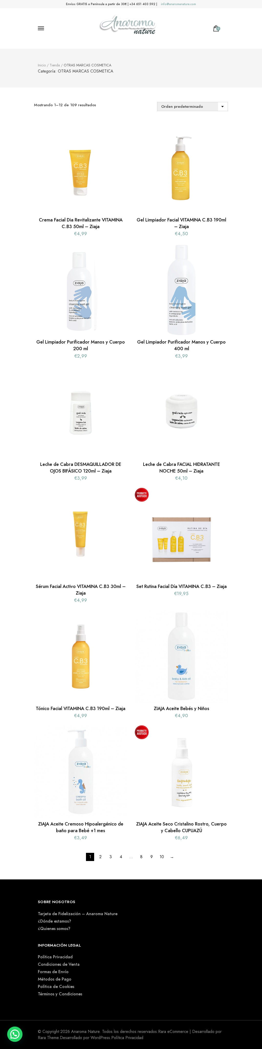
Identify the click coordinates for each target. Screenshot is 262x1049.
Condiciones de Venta (59, 964)
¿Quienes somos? (54, 929)
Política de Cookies (56, 986)
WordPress (100, 1038)
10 (162, 857)
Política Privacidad (55, 957)
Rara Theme (48, 1038)
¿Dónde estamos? (54, 921)
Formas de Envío (53, 972)
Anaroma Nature (85, 1031)
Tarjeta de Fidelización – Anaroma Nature (77, 914)
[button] (15, 1034)
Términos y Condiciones (60, 994)
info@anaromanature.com (178, 4)
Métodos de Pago (54, 979)
